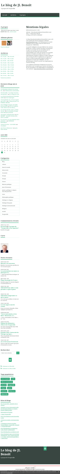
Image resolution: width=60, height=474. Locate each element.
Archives (13, 15)
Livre (3, 194)
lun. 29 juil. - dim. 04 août (7, 56)
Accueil (4, 15)
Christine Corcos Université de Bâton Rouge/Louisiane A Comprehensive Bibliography (10, 409)
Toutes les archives (6, 78)
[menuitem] (5, 15)
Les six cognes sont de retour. (8, 305)
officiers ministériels (6, 382)
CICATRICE (3, 126)
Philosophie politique (8, 197)
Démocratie (5, 170)
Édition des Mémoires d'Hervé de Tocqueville (8, 324)
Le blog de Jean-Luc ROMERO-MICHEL (10, 102)
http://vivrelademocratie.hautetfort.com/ (10, 417)
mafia (13, 379)
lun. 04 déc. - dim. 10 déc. (7, 71)
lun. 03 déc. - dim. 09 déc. (7, 60)
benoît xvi (4, 391)
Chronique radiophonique (8, 114)
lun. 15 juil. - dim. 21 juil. (7, 58)
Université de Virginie (6, 412)
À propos (23, 15)
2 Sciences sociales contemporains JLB (10, 420)
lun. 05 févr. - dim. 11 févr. (7, 69)
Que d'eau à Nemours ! (7, 128)
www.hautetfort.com (31, 42)
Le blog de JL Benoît (16, 5)
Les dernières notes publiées (30, 469)
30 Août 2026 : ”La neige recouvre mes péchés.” (9, 93)
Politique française (7, 203)
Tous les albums (5, 47)
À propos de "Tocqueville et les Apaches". (10, 227)
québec (9, 388)
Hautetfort (33, 467)
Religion (4, 208)
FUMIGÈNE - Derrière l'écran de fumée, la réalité (10, 116)
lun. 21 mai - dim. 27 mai (7, 67)
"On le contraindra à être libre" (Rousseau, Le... (9, 314)
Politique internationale (8, 205)
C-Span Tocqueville (6, 414)
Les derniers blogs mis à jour (20, 469)
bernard (3, 226)
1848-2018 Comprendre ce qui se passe (9, 296)
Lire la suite (13, 31)
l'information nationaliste (12, 90)
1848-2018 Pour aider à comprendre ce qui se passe (10, 288)
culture (4, 164)
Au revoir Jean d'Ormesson (9, 341)
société (4, 211)
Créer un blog (27, 467)
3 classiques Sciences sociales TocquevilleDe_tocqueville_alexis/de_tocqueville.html (10, 425)
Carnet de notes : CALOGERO (8, 124)
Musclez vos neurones (8, 263)
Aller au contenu (5, 1)
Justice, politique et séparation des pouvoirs (9, 190)
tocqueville (11, 385)
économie (4, 173)
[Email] (10, 360)
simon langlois (5, 379)
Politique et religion (7, 200)
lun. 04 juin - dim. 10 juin (7, 65)
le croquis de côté (14, 94)
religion (3, 388)
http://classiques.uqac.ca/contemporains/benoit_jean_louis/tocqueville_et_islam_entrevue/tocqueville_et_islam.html (10, 436)
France (4, 181)
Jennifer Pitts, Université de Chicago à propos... (10, 333)
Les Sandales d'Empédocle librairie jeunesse (9, 111)
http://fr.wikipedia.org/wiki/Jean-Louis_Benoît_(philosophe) (9, 429)
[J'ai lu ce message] (58, 471)
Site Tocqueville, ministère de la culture (9, 404)
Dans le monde (6, 167)
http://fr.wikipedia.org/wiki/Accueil (10, 432)
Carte (3, 236)
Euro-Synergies (10, 97)
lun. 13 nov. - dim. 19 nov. (7, 75)
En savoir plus (9, 472)
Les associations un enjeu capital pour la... (10, 271)
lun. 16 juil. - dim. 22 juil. (7, 62)
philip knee (12, 391)
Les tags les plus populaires (40, 469)
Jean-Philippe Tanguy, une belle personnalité (9, 105)
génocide (3, 385)
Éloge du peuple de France (9, 280)
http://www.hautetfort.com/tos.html (43, 69)
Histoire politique (6, 184)
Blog (3, 161)
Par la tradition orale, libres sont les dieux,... (9, 106)
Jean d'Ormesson (6, 187)
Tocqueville (5, 214)
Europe (4, 175)
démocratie (4, 394)
